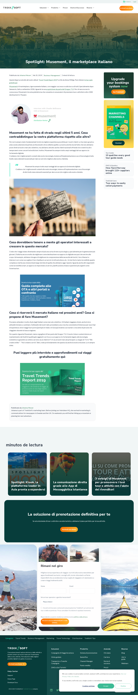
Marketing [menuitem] (50, 638)
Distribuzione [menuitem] (77, 638)
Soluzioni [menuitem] (43, 8)
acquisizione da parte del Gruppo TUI (60, 89)
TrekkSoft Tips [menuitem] (90, 638)
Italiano (128, 1)
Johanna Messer (25, 75)
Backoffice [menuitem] (84, 657)
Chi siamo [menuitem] (107, 653)
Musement (13, 86)
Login (134, 1)
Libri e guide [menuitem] (123, 658)
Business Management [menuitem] (36, 638)
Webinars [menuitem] (124, 663)
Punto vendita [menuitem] (85, 665)
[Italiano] (124, 2)
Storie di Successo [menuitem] (77, 8)
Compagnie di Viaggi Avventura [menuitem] (62, 653)
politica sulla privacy (80, 617)
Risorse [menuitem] (89, 8)
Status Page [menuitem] (11, 679)
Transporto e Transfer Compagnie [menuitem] (59, 662)
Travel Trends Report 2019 (48, 80)
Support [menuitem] (10, 675)
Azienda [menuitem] (107, 649)
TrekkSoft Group (28, 689)
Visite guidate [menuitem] (56, 657)
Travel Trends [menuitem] (20, 638)
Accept (105, 686)
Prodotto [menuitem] (54, 8)
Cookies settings (88, 686)
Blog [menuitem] (123, 653)
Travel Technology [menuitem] (63, 638)
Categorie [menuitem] (9, 638)
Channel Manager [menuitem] (86, 661)
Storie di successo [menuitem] (107, 662)
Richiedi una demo (126, 8)
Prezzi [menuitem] (65, 8)
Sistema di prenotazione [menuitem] (88, 653)
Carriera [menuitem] (107, 657)
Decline (123, 686)
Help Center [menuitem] (13, 671)
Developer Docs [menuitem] (13, 682)
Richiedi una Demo (15, 664)
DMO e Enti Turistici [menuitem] (58, 667)
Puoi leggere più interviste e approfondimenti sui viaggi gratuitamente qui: (52, 355)
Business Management (52, 75)
